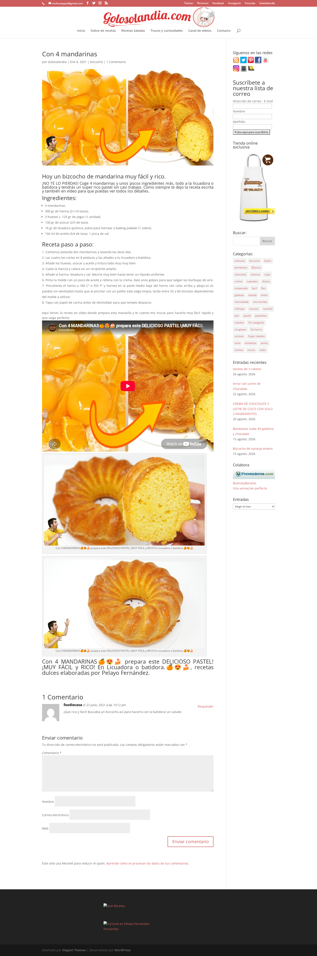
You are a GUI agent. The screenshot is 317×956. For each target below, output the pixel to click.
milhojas (240, 309)
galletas (239, 295)
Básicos (256, 267)
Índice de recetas (103, 31)
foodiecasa (73, 704)
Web (45, 828)
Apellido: (239, 122)
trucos (251, 350)
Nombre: (239, 111)
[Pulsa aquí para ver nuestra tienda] (254, 221)
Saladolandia (267, 3)
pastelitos (261, 315)
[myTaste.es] (113, 924)
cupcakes (252, 281)
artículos (240, 261)
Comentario (51, 753)
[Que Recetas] (114, 906)
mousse (254, 309)
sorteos (239, 336)
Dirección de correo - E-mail (253, 101)
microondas (260, 302)
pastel (247, 315)
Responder (205, 706)
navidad (267, 309)
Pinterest (203, 3)
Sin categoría (256, 322)
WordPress (123, 950)
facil (254, 288)
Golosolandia (57, 62)
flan (263, 288)
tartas (264, 343)
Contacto (224, 31)
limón (264, 295)
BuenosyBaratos (244, 483)
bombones (241, 267)
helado (252, 295)
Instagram (234, 3)
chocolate (240, 274)
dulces (266, 281)
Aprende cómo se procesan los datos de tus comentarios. (147, 863)
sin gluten (240, 329)
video (262, 350)
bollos (267, 261)
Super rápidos (256, 336)
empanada (241, 288)
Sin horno (256, 329)
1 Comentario (116, 62)
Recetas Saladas (133, 31)
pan (237, 315)
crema (238, 281)
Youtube (250, 3)
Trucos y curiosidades (167, 31)
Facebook (218, 3)
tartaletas (250, 343)
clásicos (255, 274)
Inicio (81, 31)
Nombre (48, 802)
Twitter (188, 3)
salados (239, 322)
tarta (237, 343)
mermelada (242, 302)
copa (267, 274)
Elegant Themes (74, 950)
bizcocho (96, 62)
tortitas (239, 350)
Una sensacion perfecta (250, 488)
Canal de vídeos (199, 31)
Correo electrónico (55, 815)
